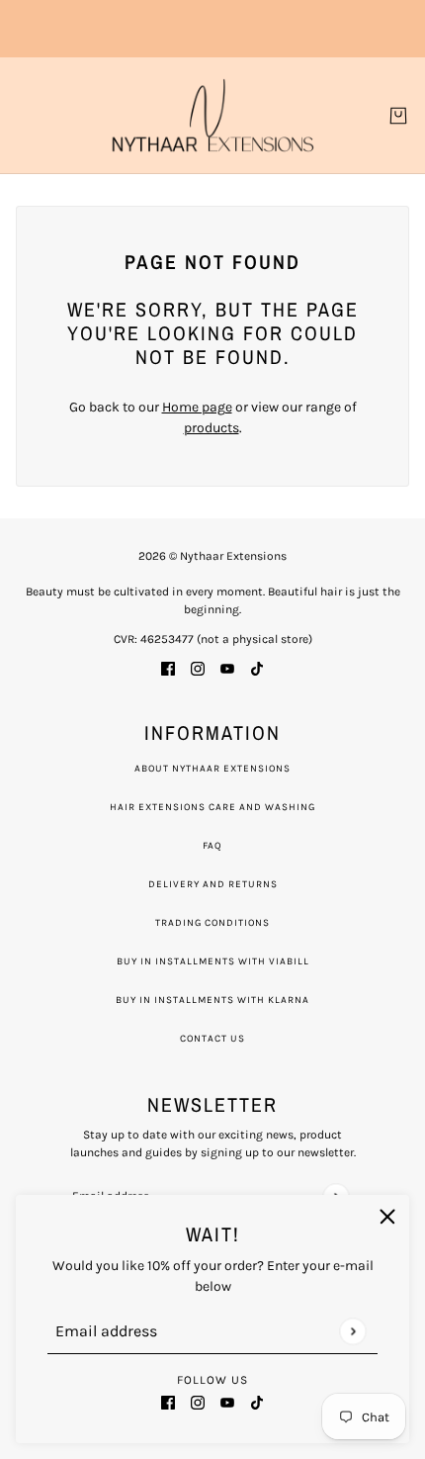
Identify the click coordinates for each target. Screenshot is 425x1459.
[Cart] (398, 116)
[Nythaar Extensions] (213, 115)
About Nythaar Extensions (212, 769)
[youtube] (227, 1401)
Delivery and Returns (213, 884)
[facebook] (168, 1401)
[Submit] (352, 1331)
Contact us (212, 1039)
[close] (387, 1217)
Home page (197, 407)
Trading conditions (212, 923)
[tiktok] (257, 1401)
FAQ (212, 846)
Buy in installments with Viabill (213, 961)
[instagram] (197, 1401)
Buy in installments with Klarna (212, 1000)
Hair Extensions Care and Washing (212, 807)
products (211, 427)
